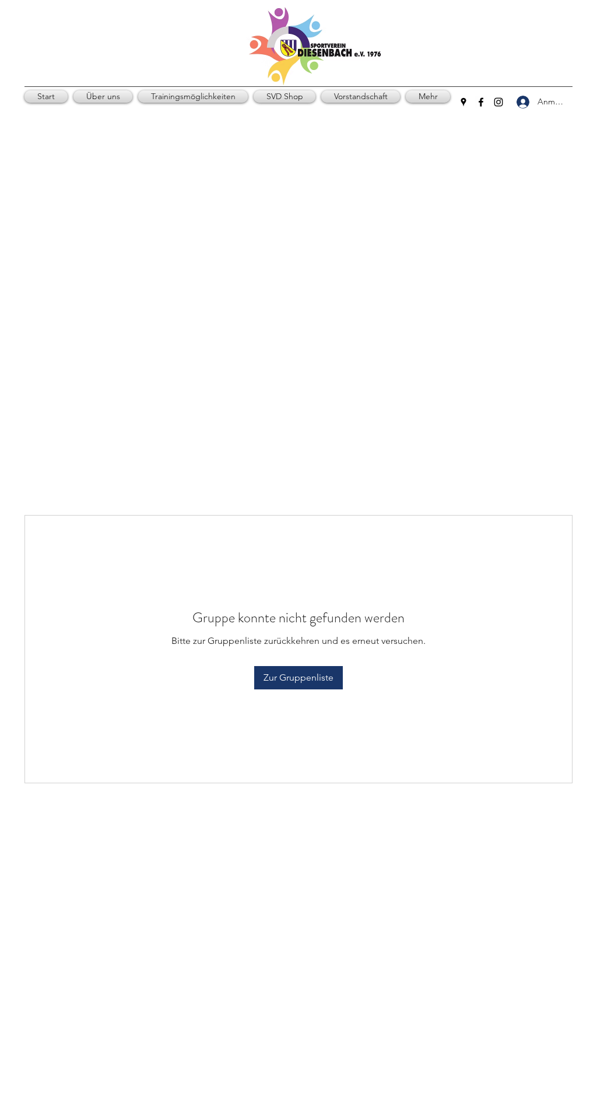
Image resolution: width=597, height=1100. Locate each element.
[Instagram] (498, 102)
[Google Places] (463, 102)
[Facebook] (481, 102)
